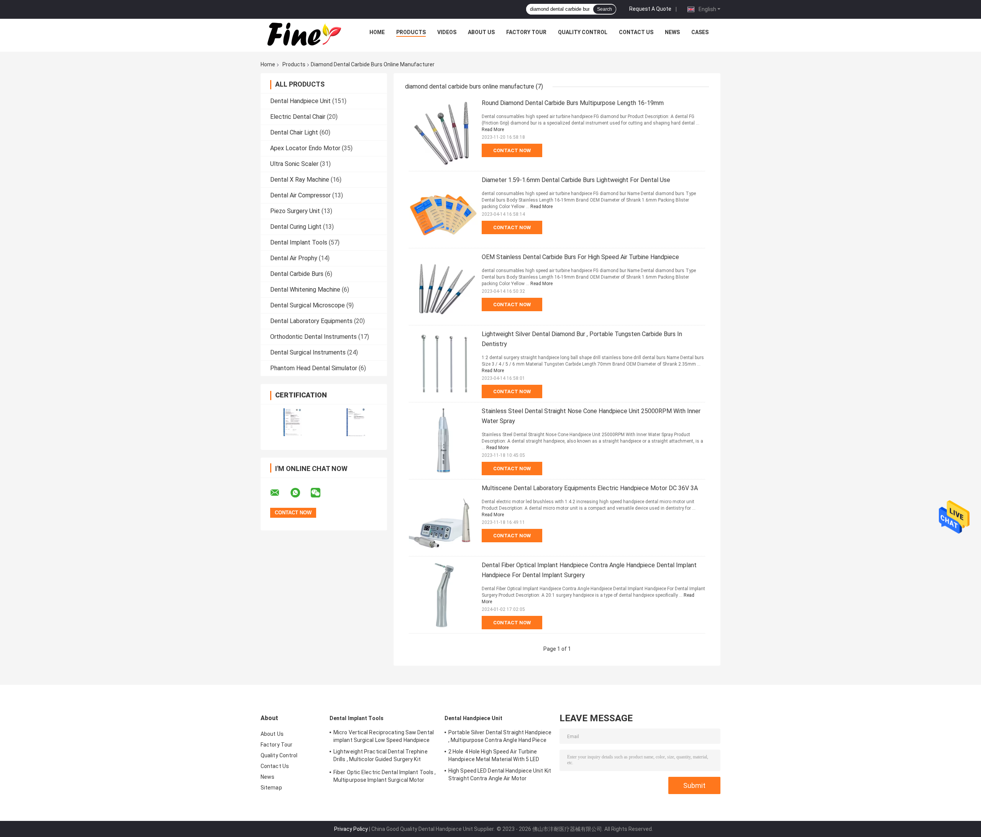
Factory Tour (526, 32)
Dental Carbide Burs (296, 273)
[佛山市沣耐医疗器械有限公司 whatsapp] (300, 493)
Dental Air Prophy (293, 258)
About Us (481, 32)
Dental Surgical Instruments (308, 352)
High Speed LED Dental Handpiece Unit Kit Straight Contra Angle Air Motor (499, 774)
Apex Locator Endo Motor (305, 148)
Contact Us (636, 32)
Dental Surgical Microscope (307, 305)
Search (604, 9)
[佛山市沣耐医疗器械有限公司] (303, 34)
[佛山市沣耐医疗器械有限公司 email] (279, 493)
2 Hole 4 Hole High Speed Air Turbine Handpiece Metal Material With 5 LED (494, 755)
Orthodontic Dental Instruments (313, 336)
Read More (493, 129)
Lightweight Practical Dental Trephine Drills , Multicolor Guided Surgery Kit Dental (380, 756)
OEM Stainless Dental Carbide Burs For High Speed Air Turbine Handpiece (580, 257)
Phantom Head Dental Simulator (313, 368)
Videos (446, 32)
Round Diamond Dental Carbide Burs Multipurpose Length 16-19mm (573, 103)
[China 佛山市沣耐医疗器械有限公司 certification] (292, 422)
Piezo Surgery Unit (295, 211)
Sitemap (271, 787)
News (672, 32)
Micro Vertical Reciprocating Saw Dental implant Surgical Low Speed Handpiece (383, 736)
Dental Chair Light (294, 132)
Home (377, 32)
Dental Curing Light (296, 226)
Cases (700, 32)
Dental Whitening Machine (305, 289)
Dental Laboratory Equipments (311, 321)
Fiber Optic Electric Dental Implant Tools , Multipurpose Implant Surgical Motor (384, 776)
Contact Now (512, 150)
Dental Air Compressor (300, 195)
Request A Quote (650, 9)
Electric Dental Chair (297, 116)
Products (411, 32)
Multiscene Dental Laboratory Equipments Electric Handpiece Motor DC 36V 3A (590, 488)
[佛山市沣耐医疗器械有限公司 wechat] (320, 493)
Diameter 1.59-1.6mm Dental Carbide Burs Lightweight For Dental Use (576, 180)
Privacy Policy (351, 829)
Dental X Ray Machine (299, 179)
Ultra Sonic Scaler (294, 163)
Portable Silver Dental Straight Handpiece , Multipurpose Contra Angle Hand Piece (499, 736)
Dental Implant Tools (298, 242)
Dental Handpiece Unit (300, 101)
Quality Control (582, 32)
